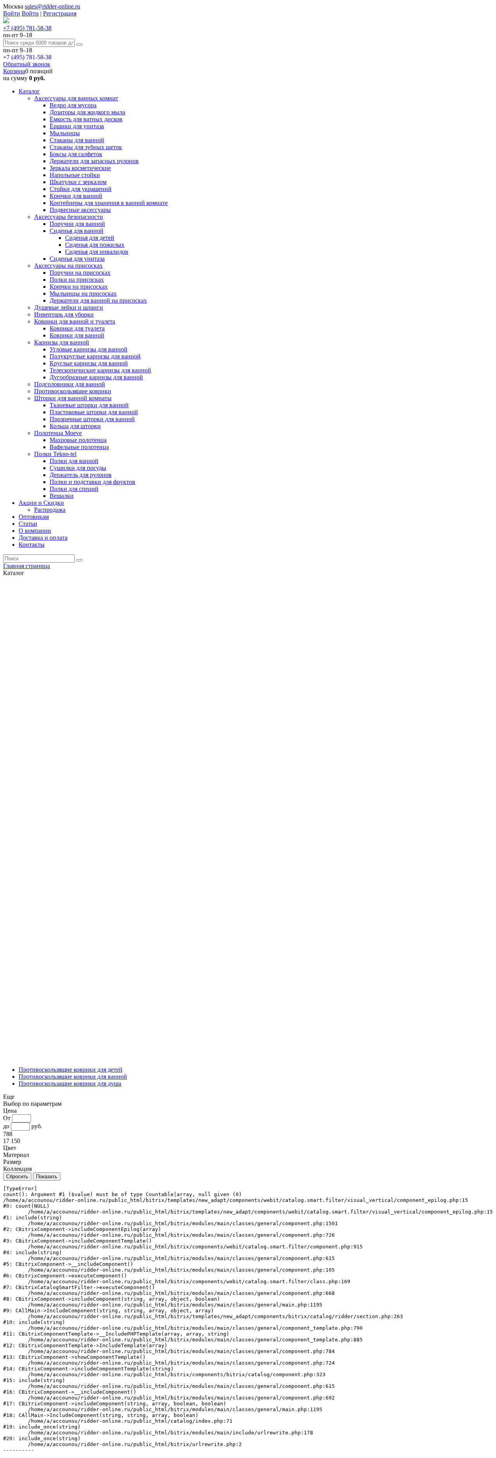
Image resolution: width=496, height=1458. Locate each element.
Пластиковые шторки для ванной (94, 412)
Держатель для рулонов (81, 475)
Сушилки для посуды (78, 468)
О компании (35, 530)
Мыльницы (65, 133)
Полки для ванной (74, 461)
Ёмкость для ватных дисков (86, 119)
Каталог (29, 91)
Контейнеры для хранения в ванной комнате (109, 203)
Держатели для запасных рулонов (94, 161)
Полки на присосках (77, 279)
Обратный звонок (26, 64)
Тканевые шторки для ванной (89, 405)
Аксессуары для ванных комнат (76, 98)
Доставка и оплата (43, 537)
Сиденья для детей (89, 237)
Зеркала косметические (80, 168)
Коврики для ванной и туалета (74, 321)
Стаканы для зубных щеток (86, 147)
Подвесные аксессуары (80, 210)
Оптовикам (34, 516)
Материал (16, 1155)
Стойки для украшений (81, 189)
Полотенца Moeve (58, 433)
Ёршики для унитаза (77, 126)
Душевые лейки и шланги (68, 307)
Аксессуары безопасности (68, 216)
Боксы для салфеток (76, 154)
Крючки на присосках (79, 286)
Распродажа (49, 509)
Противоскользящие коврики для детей (70, 1069)
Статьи (28, 523)
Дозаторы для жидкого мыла (87, 112)
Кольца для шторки (75, 426)
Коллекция (17, 1168)
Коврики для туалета (77, 328)
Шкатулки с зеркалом (78, 182)
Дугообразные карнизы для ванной (96, 377)
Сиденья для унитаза (77, 258)
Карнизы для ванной (61, 342)
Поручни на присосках (80, 272)
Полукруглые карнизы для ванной (95, 356)
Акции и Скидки (41, 502)
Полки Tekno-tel (55, 454)
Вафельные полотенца (79, 447)
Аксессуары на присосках (68, 265)
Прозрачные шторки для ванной (92, 419)
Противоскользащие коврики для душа (70, 1083)
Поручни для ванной (77, 223)
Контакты (32, 544)
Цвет (9, 1148)
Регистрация (59, 13)
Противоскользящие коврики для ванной (73, 1076)
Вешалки (62, 495)
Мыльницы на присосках (83, 293)
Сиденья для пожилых (94, 244)
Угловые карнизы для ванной (88, 349)
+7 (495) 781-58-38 (27, 28)
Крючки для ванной (76, 196)
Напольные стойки (75, 175)
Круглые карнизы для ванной (89, 363)
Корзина (14, 71)
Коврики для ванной (77, 335)
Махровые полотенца (78, 440)
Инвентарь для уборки (64, 314)
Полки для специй (74, 488)
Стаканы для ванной (77, 140)
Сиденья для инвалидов (96, 251)
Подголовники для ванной (69, 384)
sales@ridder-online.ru (52, 6)
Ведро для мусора (73, 105)
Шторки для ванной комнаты (73, 398)
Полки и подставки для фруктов (92, 482)
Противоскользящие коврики (72, 391)
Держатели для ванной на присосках (98, 300)
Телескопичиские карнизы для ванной (100, 370)
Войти (11, 13)
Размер (12, 1161)
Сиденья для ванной (76, 230)
